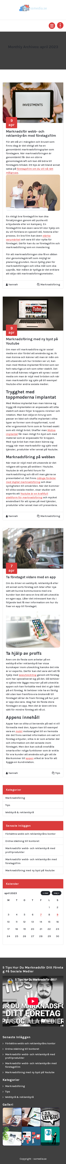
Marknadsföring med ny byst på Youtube (30, 870)
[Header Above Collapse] (60, 25)
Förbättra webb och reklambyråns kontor (30, 833)
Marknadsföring (50, 284)
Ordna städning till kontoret (22, 841)
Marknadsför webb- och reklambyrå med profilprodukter (30, 850)
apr (11, 122)
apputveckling (27, 674)
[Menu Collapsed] (52, 25)
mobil (19, 731)
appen (29, 758)
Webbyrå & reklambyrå (19, 812)
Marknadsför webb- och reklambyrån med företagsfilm (31, 133)
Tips (57, 773)
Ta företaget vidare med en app (31, 577)
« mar (45, 893)
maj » (56, 893)
